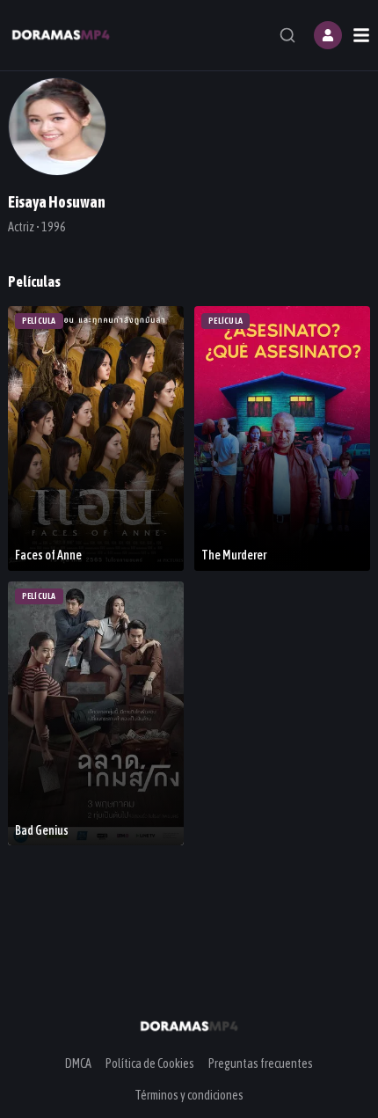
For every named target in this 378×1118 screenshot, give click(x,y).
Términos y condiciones (189, 1095)
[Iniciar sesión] (328, 35)
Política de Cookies (149, 1063)
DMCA (78, 1063)
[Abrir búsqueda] (287, 35)
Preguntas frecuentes (260, 1063)
